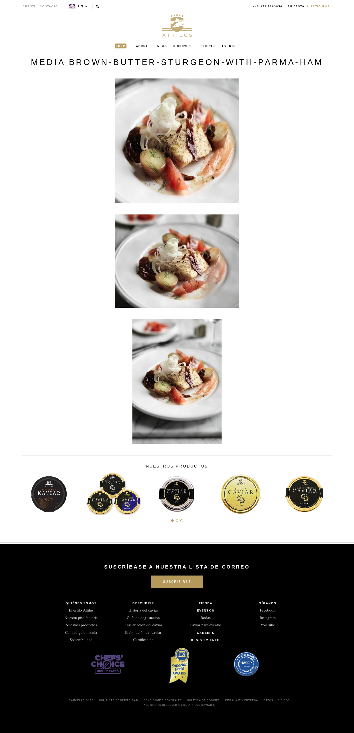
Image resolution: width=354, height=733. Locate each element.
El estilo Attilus (81, 610)
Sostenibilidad (81, 639)
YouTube (267, 624)
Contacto (49, 6)
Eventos (205, 610)
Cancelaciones (81, 700)
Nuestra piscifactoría (81, 617)
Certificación (143, 639)
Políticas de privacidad (118, 700)
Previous (27, 492)
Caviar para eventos (206, 624)
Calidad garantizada (81, 632)
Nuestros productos (81, 624)
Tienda (206, 603)
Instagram (268, 617)
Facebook (267, 610)
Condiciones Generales (163, 700)
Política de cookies (203, 700)
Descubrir (143, 603)
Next (326, 492)
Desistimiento (205, 640)
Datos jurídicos (277, 700)
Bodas (206, 617)
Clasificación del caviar (143, 624)
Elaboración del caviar (143, 632)
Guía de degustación (143, 617)
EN (80, 6)
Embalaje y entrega (241, 700)
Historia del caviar (143, 610)
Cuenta (29, 6)
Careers (206, 632)
